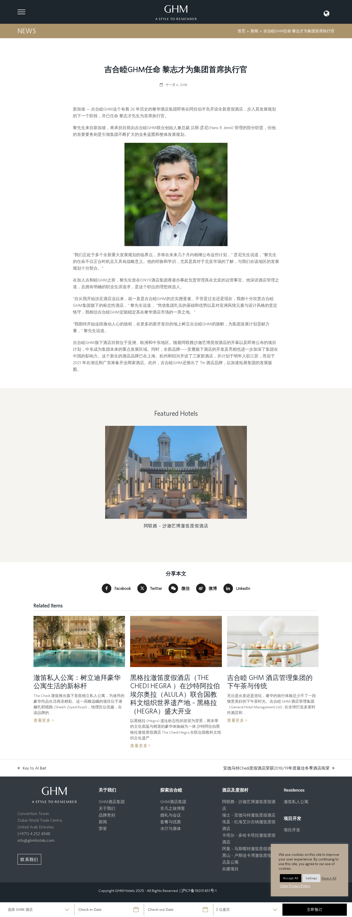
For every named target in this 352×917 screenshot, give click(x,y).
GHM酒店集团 (112, 801)
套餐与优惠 (170, 821)
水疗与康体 (170, 828)
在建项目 (230, 868)
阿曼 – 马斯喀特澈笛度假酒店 (248, 848)
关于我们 (107, 808)
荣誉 (103, 828)
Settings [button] (311, 878)
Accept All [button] (290, 878)
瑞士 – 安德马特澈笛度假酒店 (248, 815)
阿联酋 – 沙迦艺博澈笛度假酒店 (176, 525)
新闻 (103, 821)
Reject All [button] (329, 878)
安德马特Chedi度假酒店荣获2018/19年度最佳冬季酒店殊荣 (276, 768)
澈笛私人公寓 (296, 801)
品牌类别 (107, 815)
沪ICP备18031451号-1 (199, 890)
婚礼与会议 (170, 815)
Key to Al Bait (32, 768)
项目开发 (292, 829)
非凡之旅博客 (172, 808)
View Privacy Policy (295, 885)
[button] (21, 12)
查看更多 (42, 720)
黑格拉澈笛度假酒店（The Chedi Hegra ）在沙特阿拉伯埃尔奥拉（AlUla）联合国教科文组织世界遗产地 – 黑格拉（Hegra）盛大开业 (175, 694)
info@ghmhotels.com (36, 840)
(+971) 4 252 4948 (34, 833)
